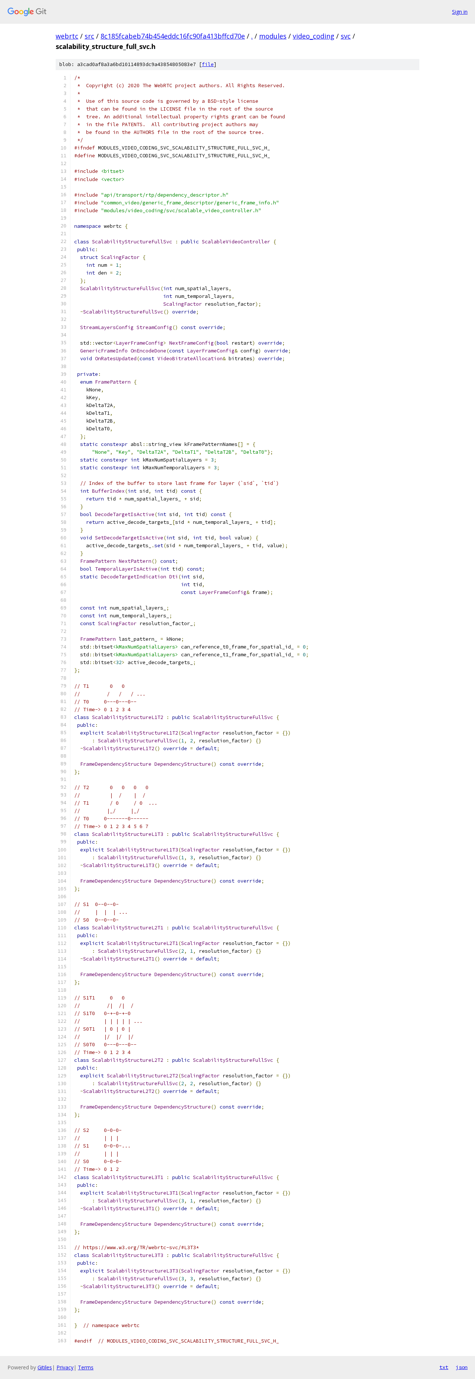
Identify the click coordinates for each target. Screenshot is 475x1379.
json (462, 1367)
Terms (86, 1367)
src (89, 36)
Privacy (64, 1367)
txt (443, 1367)
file (208, 64)
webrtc (67, 36)
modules (272, 36)
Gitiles (44, 1367)
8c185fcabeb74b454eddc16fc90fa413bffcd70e (173, 36)
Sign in (460, 11)
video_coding (313, 36)
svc (346, 36)
